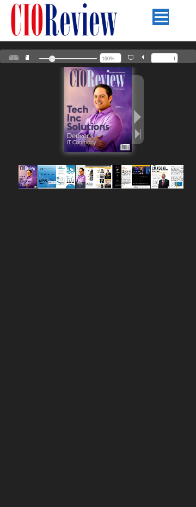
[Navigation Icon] (160, 17)
